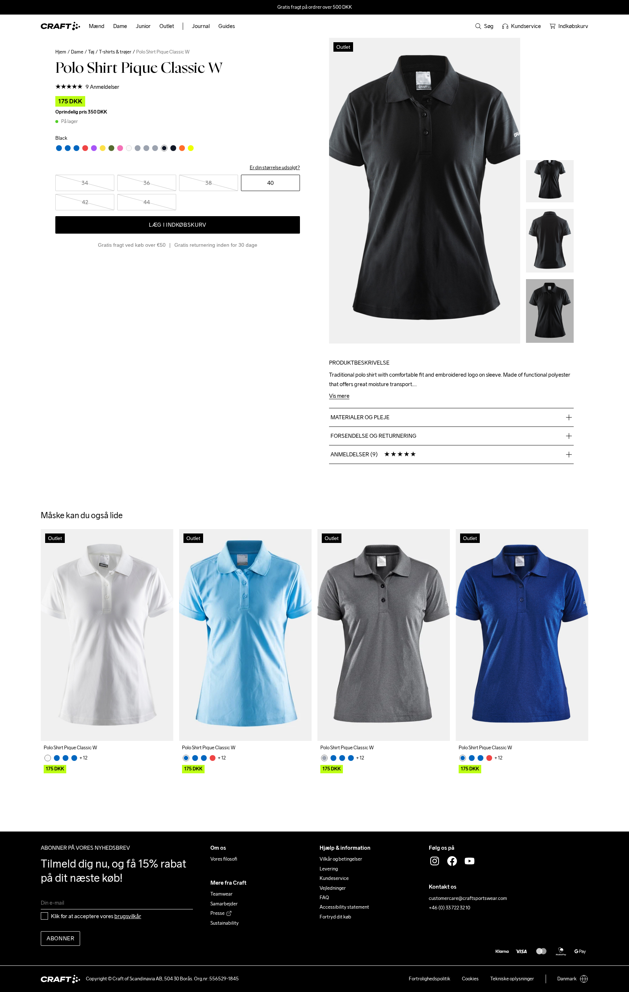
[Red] (212, 758)
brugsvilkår (127, 916)
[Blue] (56, 758)
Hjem (60, 52)
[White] (48, 758)
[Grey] (324, 758)
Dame (77, 52)
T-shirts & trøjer (115, 52)
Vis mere (339, 396)
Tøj (91, 52)
